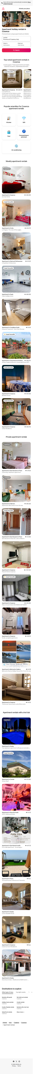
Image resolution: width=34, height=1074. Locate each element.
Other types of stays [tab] (7, 992)
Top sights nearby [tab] (21, 992)
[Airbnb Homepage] (3, 8)
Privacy (14, 1066)
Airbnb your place (24, 8)
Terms (19, 1066)
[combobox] (16, 39)
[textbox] (9, 45)
